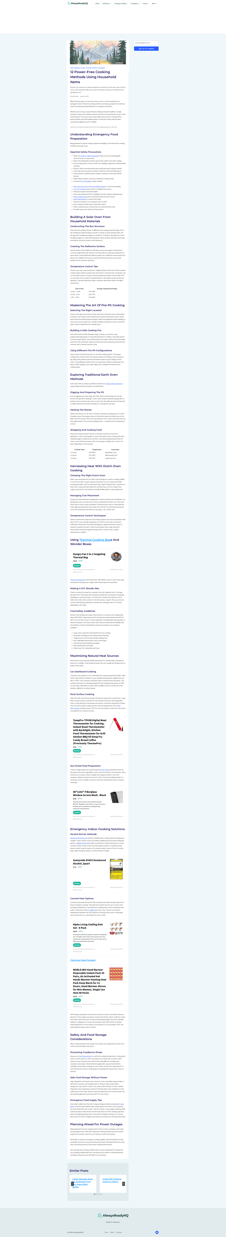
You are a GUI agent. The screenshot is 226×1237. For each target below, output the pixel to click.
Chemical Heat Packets (83, 960)
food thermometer (85, 1056)
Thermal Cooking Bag (95, 539)
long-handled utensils (98, 186)
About (97, 3)
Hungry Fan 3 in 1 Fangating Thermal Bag (89, 555)
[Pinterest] (157, 1232)
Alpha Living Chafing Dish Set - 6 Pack (88, 926)
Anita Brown (75, 96)
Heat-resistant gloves (80, 186)
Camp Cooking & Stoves (77, 68)
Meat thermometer (79, 199)
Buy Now (77, 565)
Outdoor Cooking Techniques (95, 68)
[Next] (123, 1184)
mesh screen (104, 770)
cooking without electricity (114, 384)
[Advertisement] (113, 20)
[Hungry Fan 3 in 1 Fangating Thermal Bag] (116, 561)
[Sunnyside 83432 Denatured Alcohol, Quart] (116, 879)
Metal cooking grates (80, 197)
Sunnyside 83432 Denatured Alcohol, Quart (89, 862)
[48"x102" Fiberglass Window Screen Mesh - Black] (116, 802)
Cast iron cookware (79, 189)
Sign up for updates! (146, 48)
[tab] (94, 1194)
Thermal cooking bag (77, 580)
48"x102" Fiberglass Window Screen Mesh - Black (89, 793)
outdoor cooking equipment (89, 156)
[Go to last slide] (72, 1184)
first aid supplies (85, 181)
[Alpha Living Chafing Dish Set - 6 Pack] (116, 934)
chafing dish (93, 910)
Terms (106, 1232)
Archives (119, 1232)
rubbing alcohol (81, 843)
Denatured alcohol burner (78, 838)
